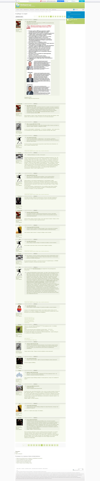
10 (60, 16)
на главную (69, 12)
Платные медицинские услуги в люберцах (24, 459)
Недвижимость (26, 9)
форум (47, 9)
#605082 (30, 152)
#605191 (30, 403)
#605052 (30, 135)
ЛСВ (19, 135)
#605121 (30, 239)
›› (57, 445)
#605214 (30, 417)
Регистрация (44, 1)
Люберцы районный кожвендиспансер (23, 461)
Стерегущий (19, 19)
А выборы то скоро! (48, 11)
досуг (50, 9)
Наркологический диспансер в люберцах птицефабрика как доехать (29, 458)
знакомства (54, 9)
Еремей (19, 152)
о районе (17, 9)
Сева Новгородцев (36, 268)
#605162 (30, 324)
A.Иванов (19, 303)
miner (20, 121)
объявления (32, 9)
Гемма (19, 370)
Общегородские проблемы (39, 11)
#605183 (30, 356)
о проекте (23, 468)
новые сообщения (18, 453)
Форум (17, 11)
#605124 (30, 253)
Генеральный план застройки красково (23, 460)
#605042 (30, 19)
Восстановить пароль (52, 1)
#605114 (30, 210)
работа (21, 9)
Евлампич (20, 196)
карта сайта (19, 468)
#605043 (30, 103)
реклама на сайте (28, 468)
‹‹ (34, 16)
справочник (37, 9)
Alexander (19, 356)
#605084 (30, 173)
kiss (19, 225)
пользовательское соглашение (37, 468)
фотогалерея (42, 9)
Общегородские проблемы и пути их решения (26, 11)
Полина (19, 384)
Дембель (19, 324)
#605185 (30, 370)
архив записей (45, 468)
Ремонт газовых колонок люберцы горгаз (24, 462)
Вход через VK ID (61, 1)
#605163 (30, 341)
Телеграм (76, 9)
